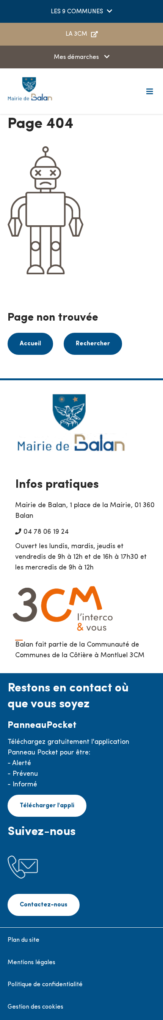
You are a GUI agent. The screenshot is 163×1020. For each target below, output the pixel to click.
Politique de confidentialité (45, 985)
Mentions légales (31, 963)
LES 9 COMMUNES (77, 12)
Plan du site (23, 940)
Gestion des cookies (35, 1007)
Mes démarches (77, 57)
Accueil (30, 344)
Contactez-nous (43, 905)
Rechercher (93, 344)
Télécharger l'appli (47, 806)
